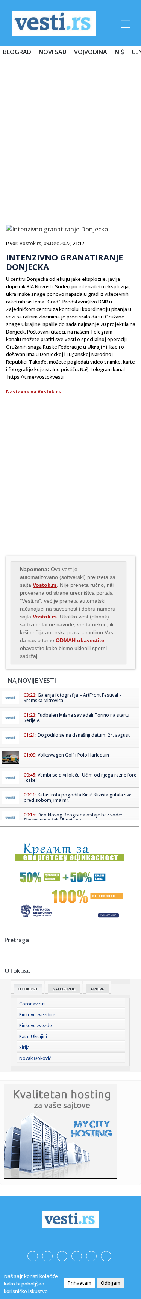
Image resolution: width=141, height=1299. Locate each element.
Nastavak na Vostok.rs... (35, 391)
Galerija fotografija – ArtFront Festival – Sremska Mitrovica (73, 698)
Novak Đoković (35, 1058)
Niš (119, 52)
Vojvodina (90, 52)
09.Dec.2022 (57, 243)
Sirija (24, 1047)
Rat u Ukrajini (33, 1036)
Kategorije (64, 989)
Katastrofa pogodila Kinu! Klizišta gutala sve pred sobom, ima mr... (78, 797)
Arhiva (97, 989)
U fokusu (27, 989)
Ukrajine (31, 324)
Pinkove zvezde (35, 1025)
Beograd (17, 52)
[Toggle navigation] (125, 23)
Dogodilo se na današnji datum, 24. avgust (84, 735)
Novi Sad (53, 52)
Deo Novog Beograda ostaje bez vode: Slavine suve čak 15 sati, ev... (73, 817)
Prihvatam (79, 1282)
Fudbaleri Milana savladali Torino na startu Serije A (76, 717)
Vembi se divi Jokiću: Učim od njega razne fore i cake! (80, 777)
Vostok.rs (30, 243)
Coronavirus (32, 1004)
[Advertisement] (70, 139)
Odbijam (110, 1282)
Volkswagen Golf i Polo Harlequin (73, 755)
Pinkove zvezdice (37, 1014)
